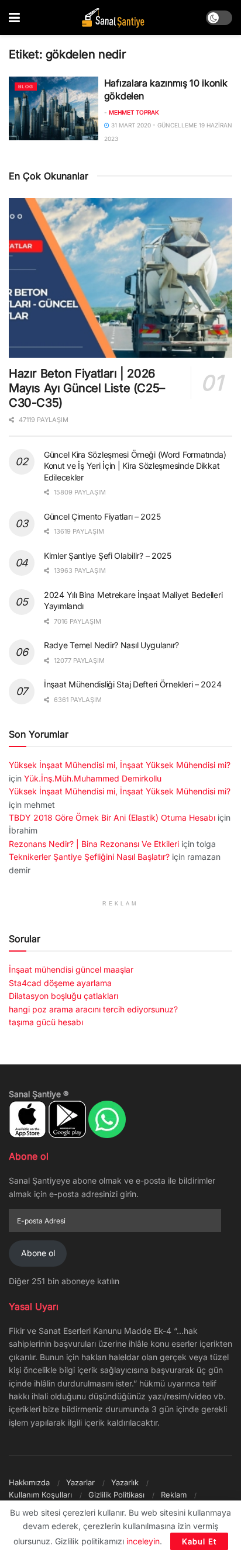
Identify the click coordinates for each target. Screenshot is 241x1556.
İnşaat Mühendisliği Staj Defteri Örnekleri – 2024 (132, 684)
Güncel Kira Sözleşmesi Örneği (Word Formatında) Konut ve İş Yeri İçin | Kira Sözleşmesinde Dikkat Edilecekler (135, 465)
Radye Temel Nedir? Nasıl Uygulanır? (111, 645)
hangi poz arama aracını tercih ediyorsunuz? (93, 1009)
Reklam (174, 1494)
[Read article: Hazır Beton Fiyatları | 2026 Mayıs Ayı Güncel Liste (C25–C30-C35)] (120, 278)
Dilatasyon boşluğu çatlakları (63, 996)
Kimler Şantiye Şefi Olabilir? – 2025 (107, 556)
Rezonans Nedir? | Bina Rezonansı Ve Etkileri (94, 844)
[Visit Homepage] (113, 18)
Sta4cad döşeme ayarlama (60, 983)
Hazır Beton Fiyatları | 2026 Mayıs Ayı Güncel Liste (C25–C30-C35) (87, 388)
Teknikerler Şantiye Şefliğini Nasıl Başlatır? (89, 857)
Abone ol (38, 1253)
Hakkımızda (29, 1482)
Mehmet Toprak (134, 112)
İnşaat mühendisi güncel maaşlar (71, 969)
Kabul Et (199, 1541)
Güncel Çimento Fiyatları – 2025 (102, 516)
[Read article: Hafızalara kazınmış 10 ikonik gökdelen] (53, 108)
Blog (25, 86)
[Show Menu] (14, 17)
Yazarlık (125, 1482)
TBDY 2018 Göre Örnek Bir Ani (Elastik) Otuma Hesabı (112, 817)
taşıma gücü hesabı (46, 1022)
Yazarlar (80, 1482)
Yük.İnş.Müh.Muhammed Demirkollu (92, 778)
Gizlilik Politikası (116, 1494)
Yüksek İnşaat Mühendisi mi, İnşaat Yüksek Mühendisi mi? (119, 765)
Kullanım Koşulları (40, 1494)
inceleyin (143, 1541)
